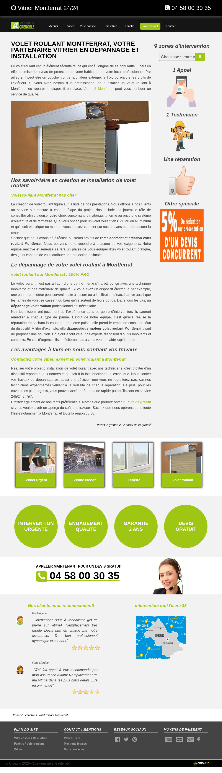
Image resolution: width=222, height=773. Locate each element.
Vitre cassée (22, 738)
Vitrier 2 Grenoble (24, 715)
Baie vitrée (40, 738)
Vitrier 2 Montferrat (98, 88)
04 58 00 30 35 (191, 8)
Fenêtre (19, 743)
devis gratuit (141, 402)
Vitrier (18, 749)
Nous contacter (74, 749)
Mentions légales (75, 743)
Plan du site (72, 738)
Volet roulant (35, 743)
